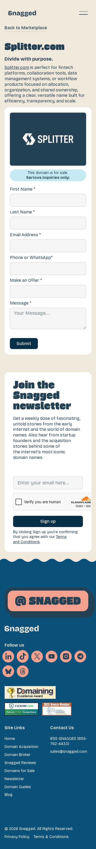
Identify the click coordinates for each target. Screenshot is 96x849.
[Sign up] (48, 521)
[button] (83, 12)
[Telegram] (80, 656)
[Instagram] (66, 656)
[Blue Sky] (8, 671)
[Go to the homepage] (22, 629)
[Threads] (23, 671)
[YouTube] (51, 656)
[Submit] (24, 343)
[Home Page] (22, 12)
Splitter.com (17, 67)
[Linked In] (8, 656)
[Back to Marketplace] (26, 28)
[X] (23, 656)
